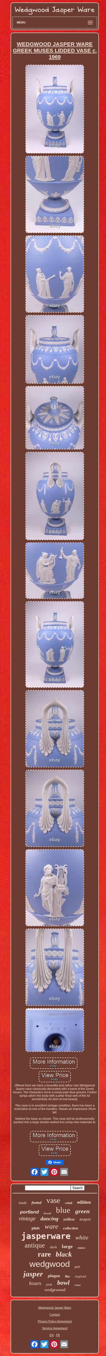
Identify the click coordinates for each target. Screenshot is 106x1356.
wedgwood (49, 1264)
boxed (47, 1213)
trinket (81, 1247)
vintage (27, 1218)
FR (58, 1335)
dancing (49, 1218)
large (67, 1246)
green (82, 1211)
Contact (55, 1314)
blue (63, 1210)
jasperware (46, 1236)
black (64, 1254)
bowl (63, 1282)
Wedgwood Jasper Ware (54, 1307)
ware (51, 1226)
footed (36, 1203)
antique (35, 1245)
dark (53, 1247)
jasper (33, 1274)
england (80, 1276)
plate (36, 1228)
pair (77, 1267)
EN (52, 1335)
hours (35, 1283)
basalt (23, 1203)
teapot (85, 1219)
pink (49, 1284)
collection (70, 1228)
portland (29, 1211)
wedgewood (54, 1289)
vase (53, 1200)
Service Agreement (55, 1328)
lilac (67, 1276)
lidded (77, 1285)
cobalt (68, 1203)
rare (44, 1254)
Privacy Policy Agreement (55, 1321)
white (81, 1237)
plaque (54, 1275)
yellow (69, 1219)
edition (84, 1202)
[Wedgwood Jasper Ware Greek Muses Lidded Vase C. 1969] (55, 109)
